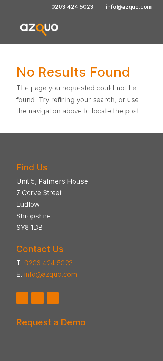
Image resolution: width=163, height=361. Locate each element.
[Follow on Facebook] (22, 298)
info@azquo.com (50, 274)
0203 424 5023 (48, 263)
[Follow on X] (37, 298)
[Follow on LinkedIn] (53, 298)
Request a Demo (51, 322)
